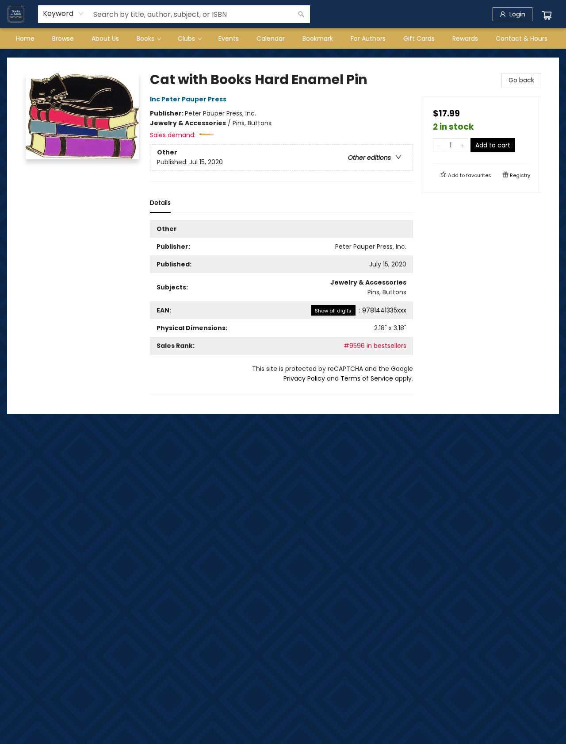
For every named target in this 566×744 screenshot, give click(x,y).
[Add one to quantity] (462, 145)
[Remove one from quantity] (438, 145)
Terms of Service (366, 378)
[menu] (283, 38)
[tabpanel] (281, 307)
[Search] (301, 14)
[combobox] (63, 13)
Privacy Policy (304, 378)
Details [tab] (160, 202)
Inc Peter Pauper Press (188, 99)
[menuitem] (25, 38)
